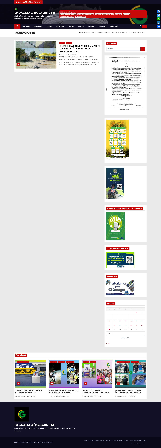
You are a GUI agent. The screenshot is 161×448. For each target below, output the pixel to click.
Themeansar (49, 442)
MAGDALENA (118, 14)
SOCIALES (91, 26)
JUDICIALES (26, 26)
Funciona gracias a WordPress (23, 442)
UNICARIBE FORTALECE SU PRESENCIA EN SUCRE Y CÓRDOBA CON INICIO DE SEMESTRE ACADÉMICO (97, 393)
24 (109, 329)
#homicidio (126, 14)
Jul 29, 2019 (65, 54)
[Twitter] (159, 15)
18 (114, 325)
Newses (40, 442)
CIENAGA (62, 43)
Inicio (81, 33)
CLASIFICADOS (114, 26)
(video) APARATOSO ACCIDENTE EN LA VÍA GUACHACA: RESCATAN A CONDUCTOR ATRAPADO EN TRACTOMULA (64, 394)
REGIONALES (38, 26)
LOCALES (49, 26)
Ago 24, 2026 (22, 396)
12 (119, 321)
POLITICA (71, 26)
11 (114, 321)
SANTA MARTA (70, 362)
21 (131, 325)
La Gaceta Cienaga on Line (120, 440)
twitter (108, 440)
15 (136, 321)
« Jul (107, 343)
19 (119, 325)
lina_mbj (74, 54)
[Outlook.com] (159, 23)
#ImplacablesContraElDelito (86, 14)
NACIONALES (60, 26)
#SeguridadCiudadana (67, 16)
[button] (140, 26)
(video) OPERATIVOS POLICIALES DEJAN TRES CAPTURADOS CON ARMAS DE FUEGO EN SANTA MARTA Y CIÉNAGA (130, 394)
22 (136, 325)
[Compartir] (159, 26)
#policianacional (81, 16)
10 (109, 321)
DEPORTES (102, 26)
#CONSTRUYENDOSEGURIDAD (68, 14)
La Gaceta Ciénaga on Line (138, 440)
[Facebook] (159, 11)
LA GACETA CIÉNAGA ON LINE (34, 13)
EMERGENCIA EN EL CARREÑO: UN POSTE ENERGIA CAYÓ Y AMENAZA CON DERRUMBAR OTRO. (79, 49)
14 (131, 321)
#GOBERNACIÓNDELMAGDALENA (104, 14)
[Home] (17, 26)
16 (141, 321)
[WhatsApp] (159, 19)
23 (142, 325)
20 (125, 325)
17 (109, 325)
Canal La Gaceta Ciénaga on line (94, 440)
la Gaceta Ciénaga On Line (138, 444)
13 (125, 321)
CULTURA (81, 26)
